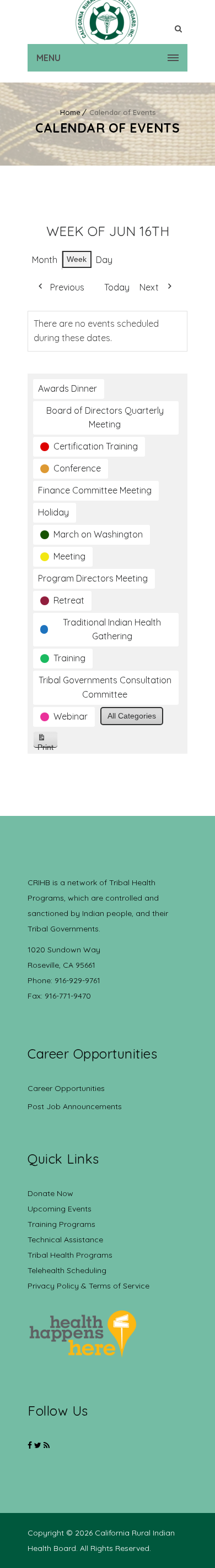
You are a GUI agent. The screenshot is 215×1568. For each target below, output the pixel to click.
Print (47, 745)
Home (70, 112)
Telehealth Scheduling (67, 1270)
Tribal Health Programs (70, 1255)
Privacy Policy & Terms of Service (88, 1286)
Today (117, 287)
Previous (67, 287)
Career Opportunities (66, 1088)
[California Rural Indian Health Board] (107, 22)
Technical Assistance (65, 1239)
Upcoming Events (60, 1209)
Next (149, 287)
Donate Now (50, 1193)
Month (44, 259)
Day (104, 259)
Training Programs (61, 1224)
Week (77, 259)
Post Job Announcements (75, 1106)
